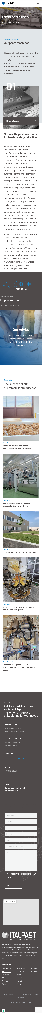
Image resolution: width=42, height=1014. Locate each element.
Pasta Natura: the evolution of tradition (19, 552)
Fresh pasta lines (6, 969)
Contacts (34, 972)
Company (34, 968)
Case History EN (8, 443)
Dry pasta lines (5, 976)
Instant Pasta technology (21, 984)
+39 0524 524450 (11, 771)
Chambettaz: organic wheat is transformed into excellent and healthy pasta (19, 667)
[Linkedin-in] (19, 758)
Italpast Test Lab (20, 976)
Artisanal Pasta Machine (5, 984)
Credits (28, 1002)
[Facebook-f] (23, 758)
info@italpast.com (11, 791)
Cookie (23, 1002)
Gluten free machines (21, 969)
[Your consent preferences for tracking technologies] (3, 1010)
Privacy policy (15, 1002)
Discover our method (8, 305)
